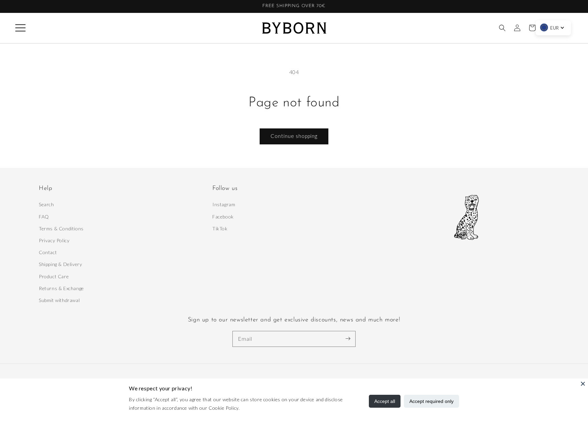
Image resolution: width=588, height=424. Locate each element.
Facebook (223, 216)
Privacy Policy (54, 240)
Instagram (223, 204)
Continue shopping (294, 136)
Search (46, 204)
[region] (294, 6)
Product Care (54, 276)
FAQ (44, 216)
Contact (48, 252)
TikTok (220, 228)
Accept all (384, 401)
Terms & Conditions (61, 228)
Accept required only (431, 401)
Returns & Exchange (61, 288)
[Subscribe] (347, 338)
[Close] (583, 383)
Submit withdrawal (59, 300)
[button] (20, 27)
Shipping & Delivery (60, 264)
